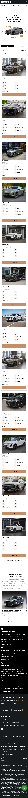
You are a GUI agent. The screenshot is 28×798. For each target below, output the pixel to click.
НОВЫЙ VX (4, 713)
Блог (8, 703)
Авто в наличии (11, 700)
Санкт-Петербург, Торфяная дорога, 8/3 (13, 725)
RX (3, 53)
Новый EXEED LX (17, 710)
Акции (2, 703)
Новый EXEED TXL (5, 710)
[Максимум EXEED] (7, 2)
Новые (7, 46)
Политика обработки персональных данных (12, 736)
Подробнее (14, 178)
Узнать (4, 659)
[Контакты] (23, 2)
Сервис (19, 700)
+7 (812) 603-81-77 (8, 720)
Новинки (23, 50)
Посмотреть (6, 644)
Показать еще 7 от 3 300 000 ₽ (14, 560)
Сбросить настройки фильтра (14, 135)
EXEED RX (11, 713)
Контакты (13, 703)
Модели (3, 700)
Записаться (6, 677)
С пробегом (21, 46)
